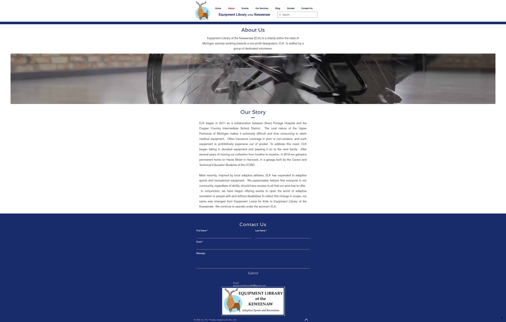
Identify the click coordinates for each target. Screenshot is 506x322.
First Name (201, 230)
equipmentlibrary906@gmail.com (249, 285)
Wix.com (233, 320)
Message (200, 253)
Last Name (260, 230)
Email (199, 242)
